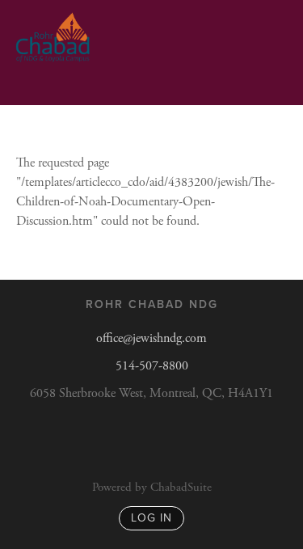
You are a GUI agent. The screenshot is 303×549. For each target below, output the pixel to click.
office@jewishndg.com (151, 338)
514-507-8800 (152, 365)
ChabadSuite (181, 487)
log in (151, 518)
